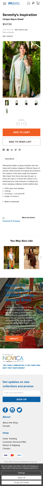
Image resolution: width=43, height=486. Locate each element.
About (14, 338)
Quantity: (21, 120)
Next (40, 257)
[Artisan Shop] (28, 3)
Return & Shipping (11, 445)
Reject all (21, 477)
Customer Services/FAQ (14, 442)
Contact (6, 448)
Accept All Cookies (21, 482)
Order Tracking (10, 438)
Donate (6, 426)
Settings (21, 473)
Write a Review (8, 32)
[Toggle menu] (4, 3)
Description (9, 159)
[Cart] (37, 3)
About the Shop (10, 422)
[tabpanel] (11, 257)
